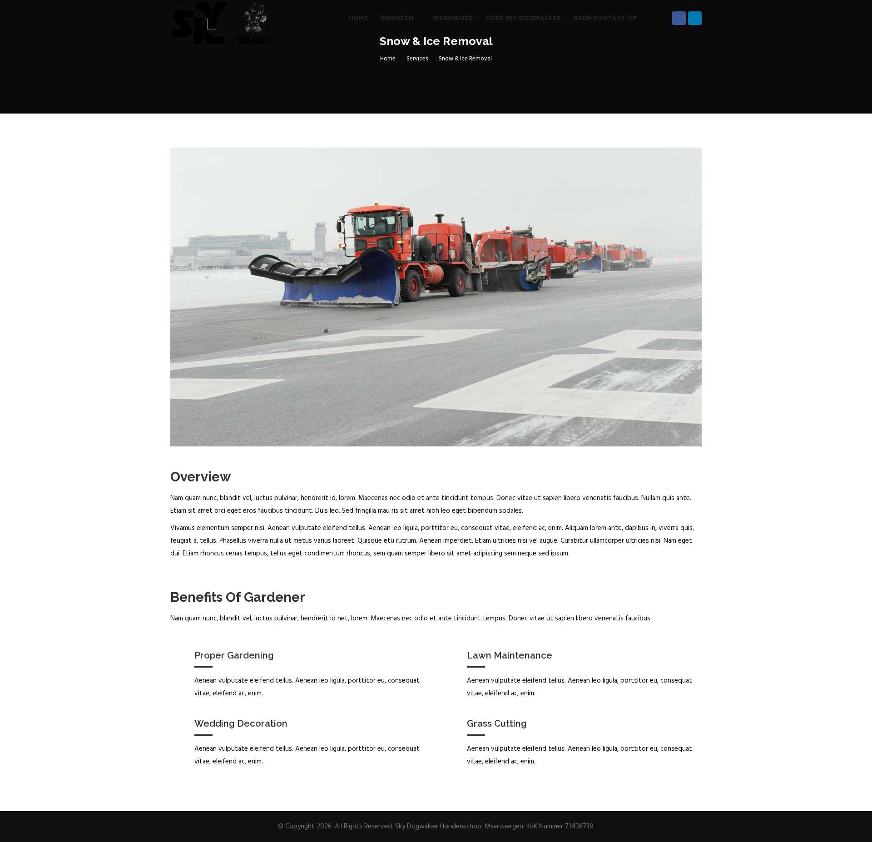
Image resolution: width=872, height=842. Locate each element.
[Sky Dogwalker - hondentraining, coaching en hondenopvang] (222, 18)
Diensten (398, 18)
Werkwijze (453, 18)
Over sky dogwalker (523, 18)
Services (417, 59)
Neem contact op (605, 18)
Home (358, 18)
